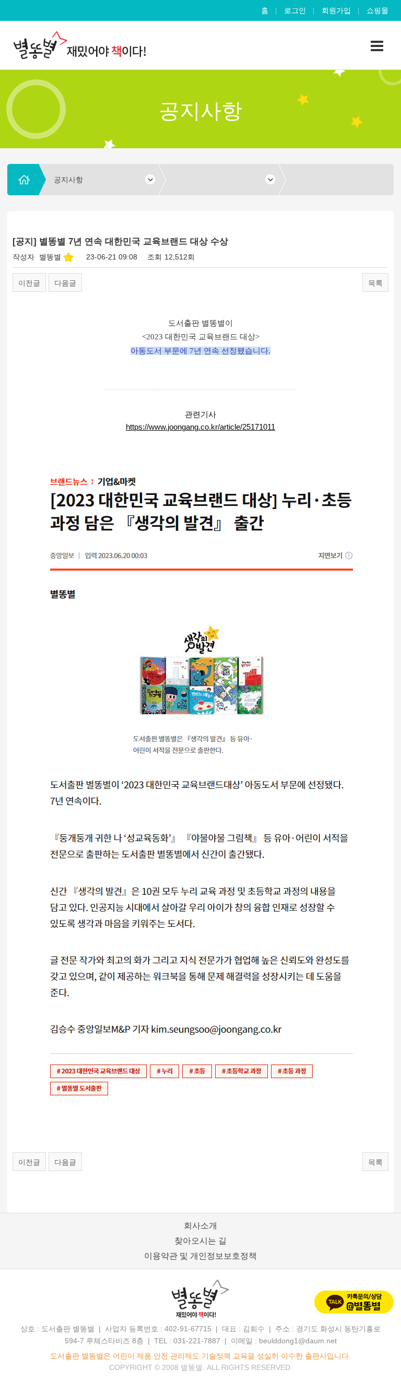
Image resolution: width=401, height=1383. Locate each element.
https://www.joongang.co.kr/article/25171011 (200, 427)
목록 (375, 283)
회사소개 (200, 1225)
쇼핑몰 (377, 10)
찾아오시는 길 (200, 1240)
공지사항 (68, 179)
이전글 (29, 283)
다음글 (65, 283)
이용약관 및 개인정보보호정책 (200, 1255)
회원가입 (336, 10)
